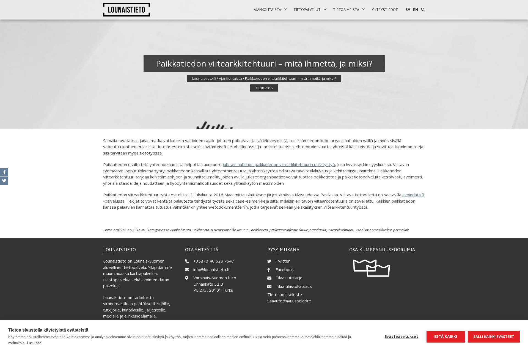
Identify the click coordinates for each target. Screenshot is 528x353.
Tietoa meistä (346, 9)
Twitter (283, 261)
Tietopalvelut (307, 9)
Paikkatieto (201, 229)
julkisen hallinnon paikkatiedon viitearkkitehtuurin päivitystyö (279, 164)
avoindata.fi (413, 194)
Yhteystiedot (385, 9)
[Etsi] (423, 10)
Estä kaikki (445, 336)
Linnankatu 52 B (208, 284)
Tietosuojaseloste (284, 294)
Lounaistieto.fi (204, 78)
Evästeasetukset (401, 336)
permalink (401, 229)
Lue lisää (34, 343)
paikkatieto (259, 229)
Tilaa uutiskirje (289, 277)
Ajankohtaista (267, 9)
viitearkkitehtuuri (340, 229)
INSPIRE (243, 229)
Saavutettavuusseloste (289, 301)
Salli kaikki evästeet (493, 336)
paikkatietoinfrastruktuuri (289, 229)
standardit (318, 229)
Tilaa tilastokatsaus (294, 286)
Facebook (285, 269)
